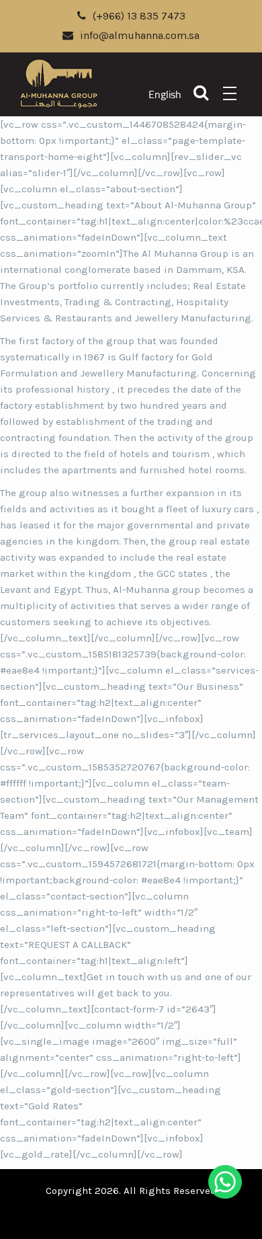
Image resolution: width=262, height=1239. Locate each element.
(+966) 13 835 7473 (139, 15)
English (164, 94)
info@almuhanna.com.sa (140, 35)
